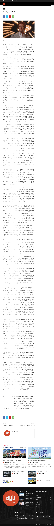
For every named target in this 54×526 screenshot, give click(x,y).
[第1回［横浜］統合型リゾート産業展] (14, 453)
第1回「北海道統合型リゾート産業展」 (38, 460)
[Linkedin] (7, 1)
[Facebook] (3, 1)
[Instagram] (5, 1)
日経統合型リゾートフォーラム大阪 (18, 471)
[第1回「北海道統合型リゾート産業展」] (39, 453)
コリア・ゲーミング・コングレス (43, 471)
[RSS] (9, 1)
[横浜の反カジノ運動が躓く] (21, 499)
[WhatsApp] (13, 16)
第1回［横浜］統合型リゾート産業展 (12, 460)
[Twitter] (14, 1)
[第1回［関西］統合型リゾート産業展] (32, 481)
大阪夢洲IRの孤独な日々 (29, 493)
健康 (3, 8)
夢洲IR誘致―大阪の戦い (8, 425)
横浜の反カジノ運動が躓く (29, 498)
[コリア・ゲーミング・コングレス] (32, 474)
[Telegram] (12, 1)
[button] (49, 4)
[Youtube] (16, 1)
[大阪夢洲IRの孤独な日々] (21, 494)
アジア (6, 7)
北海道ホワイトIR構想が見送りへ (27, 425)
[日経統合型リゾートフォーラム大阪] (7, 474)
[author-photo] (3, 462)
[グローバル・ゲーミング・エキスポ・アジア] (7, 481)
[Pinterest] (10, 16)
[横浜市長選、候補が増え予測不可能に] (21, 503)
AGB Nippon (6, 13)
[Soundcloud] (10, 1)
